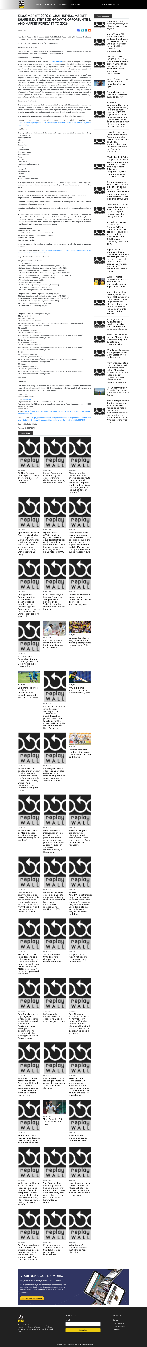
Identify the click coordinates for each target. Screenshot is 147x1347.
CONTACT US (75, 4)
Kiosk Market (57, 62)
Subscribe (83, 1330)
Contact (116, 1330)
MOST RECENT (50, 4)
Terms (115, 1320)
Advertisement (119, 1326)
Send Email (27, 399)
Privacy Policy (118, 1323)
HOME (38, 4)
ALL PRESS (63, 4)
